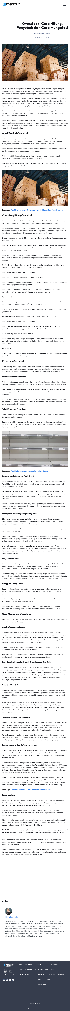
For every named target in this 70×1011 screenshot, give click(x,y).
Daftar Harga (24, 974)
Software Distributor (42, 974)
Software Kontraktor (42, 979)
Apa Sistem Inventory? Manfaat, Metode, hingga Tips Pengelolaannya (37, 210)
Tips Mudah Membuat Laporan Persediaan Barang (29, 471)
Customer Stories (25, 969)
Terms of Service (40, 1008)
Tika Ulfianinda (45, 33)
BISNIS (48, 38)
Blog (53, 969)
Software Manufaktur (43, 969)
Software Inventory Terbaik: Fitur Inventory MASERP (31, 790)
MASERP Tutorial (57, 974)
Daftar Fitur (39, 965)
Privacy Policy (29, 1008)
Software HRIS (40, 984)
